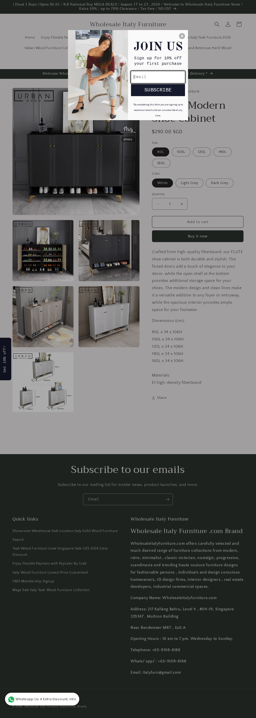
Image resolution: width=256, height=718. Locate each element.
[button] (182, 36)
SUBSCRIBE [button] (158, 90)
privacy (128, 139)
